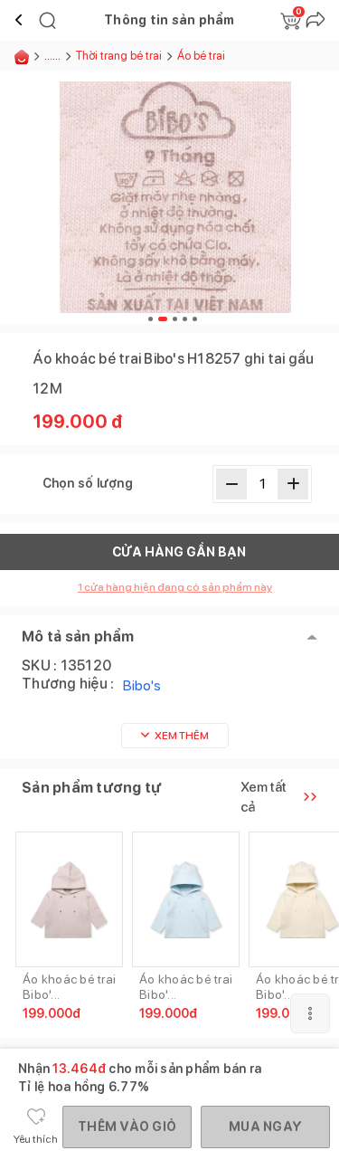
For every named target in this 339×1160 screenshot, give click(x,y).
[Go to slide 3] (175, 319)
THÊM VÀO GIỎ (127, 1126)
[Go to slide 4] (185, 319)
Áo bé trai (201, 55)
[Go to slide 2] (162, 319)
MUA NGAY (265, 1126)
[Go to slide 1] (150, 319)
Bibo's (142, 685)
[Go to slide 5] (195, 319)
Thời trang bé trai (119, 55)
